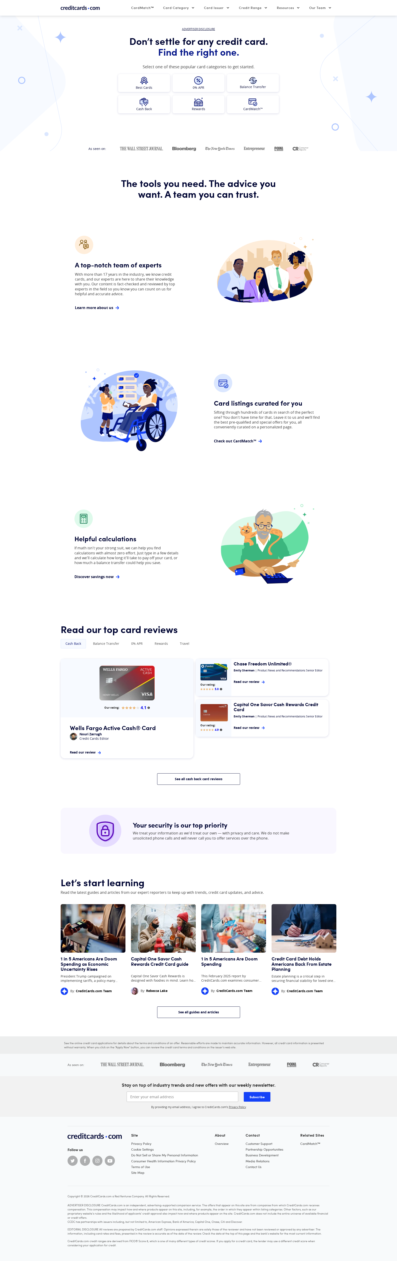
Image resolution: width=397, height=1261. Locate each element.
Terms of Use (140, 1167)
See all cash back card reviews (198, 779)
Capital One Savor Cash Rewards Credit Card (276, 707)
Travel (184, 643)
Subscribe (257, 1097)
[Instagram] (97, 1161)
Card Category (176, 8)
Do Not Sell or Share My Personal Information (164, 1155)
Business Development (262, 1155)
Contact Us (253, 1167)
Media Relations (257, 1161)
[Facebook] (85, 1161)
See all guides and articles (198, 1012)
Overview (222, 1143)
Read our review (83, 752)
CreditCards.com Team (94, 991)
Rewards (161, 643)
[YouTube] (110, 1161)
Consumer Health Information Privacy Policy (163, 1161)
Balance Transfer (106, 643)
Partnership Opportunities (264, 1149)
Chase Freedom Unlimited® (263, 663)
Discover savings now (94, 577)
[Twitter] (73, 1161)
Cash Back (73, 643)
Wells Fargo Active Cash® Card (113, 727)
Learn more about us (94, 308)
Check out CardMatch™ (235, 441)
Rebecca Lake (156, 991)
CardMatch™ (142, 8)
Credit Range (250, 8)
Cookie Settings (142, 1149)
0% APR (137, 643)
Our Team (317, 8)
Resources (285, 8)
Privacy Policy (237, 1107)
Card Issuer (214, 8)
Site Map (138, 1172)
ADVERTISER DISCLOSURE (198, 29)
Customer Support (259, 1143)
